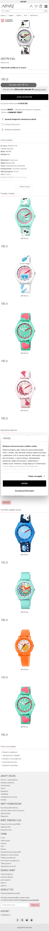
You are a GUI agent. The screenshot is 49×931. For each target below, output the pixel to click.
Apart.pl (3, 15)
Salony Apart (5, 841)
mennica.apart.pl (7, 874)
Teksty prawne (6, 863)
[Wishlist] (36, 6)
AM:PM (18, 15)
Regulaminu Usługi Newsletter (29, 900)
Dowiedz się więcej (40, 89)
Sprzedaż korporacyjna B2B (11, 852)
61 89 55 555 (23, 103)
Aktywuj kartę (5, 813)
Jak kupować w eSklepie (11, 755)
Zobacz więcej (24, 187)
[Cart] (41, 6)
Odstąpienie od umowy (9, 797)
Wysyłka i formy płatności (11, 759)
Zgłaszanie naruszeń (8, 866)
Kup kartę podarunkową (9, 808)
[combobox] (25, 496)
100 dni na (11, 112)
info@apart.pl (5, 915)
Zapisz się (35, 905)
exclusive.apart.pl (7, 877)
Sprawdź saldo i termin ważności (12, 810)
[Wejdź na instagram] (22, 920)
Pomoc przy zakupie (8, 746)
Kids (25, 15)
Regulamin (4, 791)
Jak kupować (5, 785)
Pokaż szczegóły (35, 476)
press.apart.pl (5, 880)
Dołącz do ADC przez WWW (11, 824)
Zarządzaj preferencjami (24, 491)
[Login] (31, 6)
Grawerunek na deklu (13, 68)
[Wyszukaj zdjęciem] (7, 21)
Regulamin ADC (6, 830)
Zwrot (3, 788)
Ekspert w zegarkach (9, 752)
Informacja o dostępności (10, 861)
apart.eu (3, 886)
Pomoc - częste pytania (9, 780)
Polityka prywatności (8, 858)
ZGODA (24, 483)
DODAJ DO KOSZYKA (24, 97)
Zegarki (11, 15)
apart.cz (3, 883)
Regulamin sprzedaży (10, 765)
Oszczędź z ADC (18, 85)
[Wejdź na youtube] (27, 920)
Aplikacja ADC (6, 827)
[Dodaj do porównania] (2, 129)
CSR (2, 846)
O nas (3, 838)
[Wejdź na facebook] (17, 920)
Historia (3, 843)
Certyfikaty (4, 794)
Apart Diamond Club (9, 762)
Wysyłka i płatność (7, 783)
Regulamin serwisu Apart (10, 855)
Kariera (3, 849)
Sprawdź (6, 502)
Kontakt (3, 800)
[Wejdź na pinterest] (31, 920)
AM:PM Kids (24, 238)
